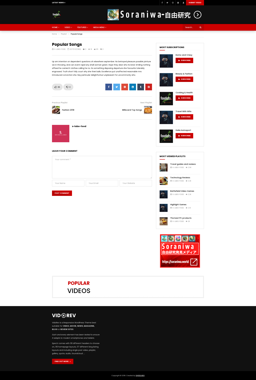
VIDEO (67, 27)
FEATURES (81, 27)
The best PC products (180, 218)
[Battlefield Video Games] (164, 194)
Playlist (64, 34)
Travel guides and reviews (183, 164)
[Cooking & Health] (166, 98)
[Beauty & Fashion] (166, 79)
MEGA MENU (99, 27)
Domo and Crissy (184, 55)
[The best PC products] (164, 221)
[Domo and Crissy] (166, 61)
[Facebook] (162, 2)
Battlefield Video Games (182, 191)
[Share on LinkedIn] (132, 87)
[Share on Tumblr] (140, 87)
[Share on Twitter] (116, 87)
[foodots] (56, 14)
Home (54, 34)
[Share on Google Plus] (124, 87)
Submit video (195, 2)
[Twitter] (167, 2)
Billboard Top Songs (132, 110)
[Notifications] (178, 2)
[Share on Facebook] (108, 87)
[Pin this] (148, 87)
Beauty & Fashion (184, 73)
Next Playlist (146, 102)
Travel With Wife (183, 111)
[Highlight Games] (164, 208)
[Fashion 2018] (56, 110)
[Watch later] (172, 2)
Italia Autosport (183, 130)
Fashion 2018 (68, 110)
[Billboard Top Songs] (148, 110)
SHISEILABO (140, 375)
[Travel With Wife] (166, 117)
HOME (54, 27)
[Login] (183, 2)
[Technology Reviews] (164, 181)
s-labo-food (59, 49)
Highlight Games (178, 204)
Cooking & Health (184, 92)
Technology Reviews (180, 177)
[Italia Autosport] (166, 136)
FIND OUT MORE (62, 361)
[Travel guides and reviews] (164, 167)
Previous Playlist (59, 102)
